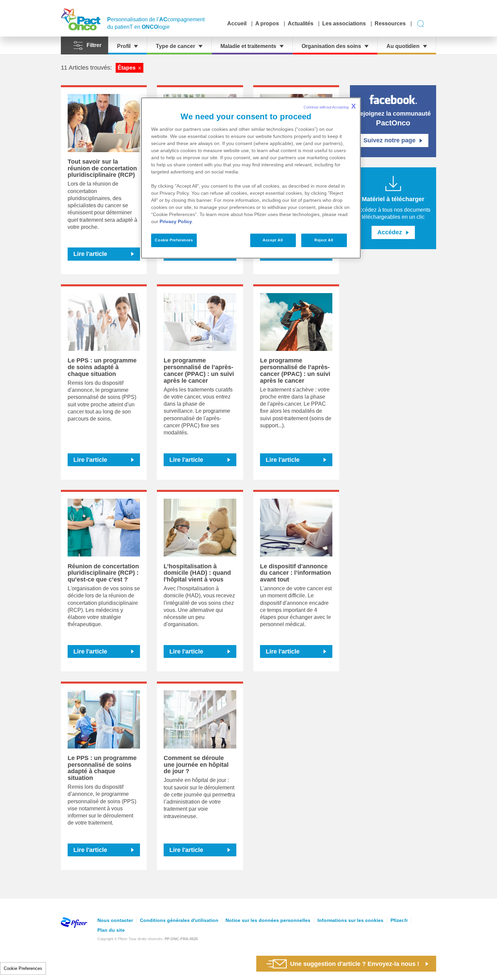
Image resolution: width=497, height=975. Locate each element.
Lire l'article (90, 254)
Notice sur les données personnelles (268, 920)
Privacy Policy (176, 221)
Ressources (390, 23)
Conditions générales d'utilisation (179, 920)
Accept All (273, 240)
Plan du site (111, 930)
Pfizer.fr (399, 920)
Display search (420, 23)
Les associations (344, 23)
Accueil (236, 23)
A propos (267, 23)
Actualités (300, 23)
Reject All (323, 240)
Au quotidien (403, 46)
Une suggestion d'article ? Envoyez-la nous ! (354, 963)
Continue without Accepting (330, 106)
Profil (124, 46)
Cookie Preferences (23, 968)
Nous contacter (115, 920)
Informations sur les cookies (350, 920)
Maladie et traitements (248, 46)
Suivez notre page (389, 140)
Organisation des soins (331, 46)
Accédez (389, 232)
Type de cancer (175, 46)
